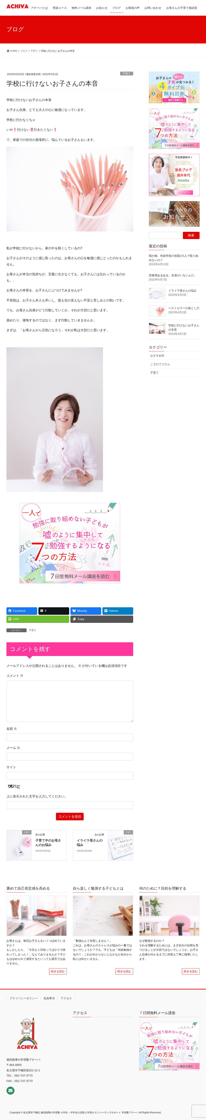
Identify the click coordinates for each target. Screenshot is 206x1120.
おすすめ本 (157, 355)
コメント (14, 675)
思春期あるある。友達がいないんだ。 (173, 275)
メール (13, 748)
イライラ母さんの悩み (182, 290)
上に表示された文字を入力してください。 (37, 796)
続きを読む (58, 971)
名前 (11, 728)
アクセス (66, 998)
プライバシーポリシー (23, 998)
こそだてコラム (160, 364)
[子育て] (19, 845)
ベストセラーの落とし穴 (183, 308)
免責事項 (49, 998)
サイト (11, 767)
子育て (127, 73)
